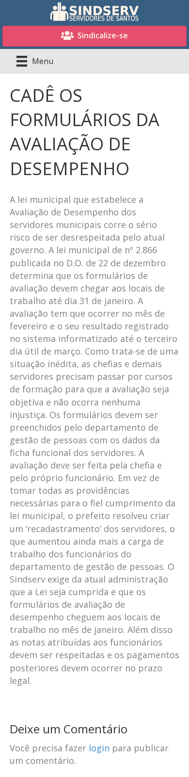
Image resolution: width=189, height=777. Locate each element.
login (99, 748)
